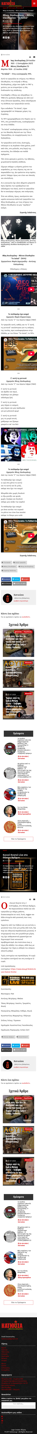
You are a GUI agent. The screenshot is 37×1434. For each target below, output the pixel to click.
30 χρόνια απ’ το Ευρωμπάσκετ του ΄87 (14, 1383)
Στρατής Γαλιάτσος (9, 570)
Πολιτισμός (5, 1352)
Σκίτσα (3, 1366)
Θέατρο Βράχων (8, 1037)
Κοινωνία (4, 1354)
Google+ (26, 579)
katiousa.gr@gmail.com (9, 1339)
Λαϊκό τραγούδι (20, 562)
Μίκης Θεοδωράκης (26, 566)
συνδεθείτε (26, 617)
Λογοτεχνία (5, 1356)
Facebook (6, 579)
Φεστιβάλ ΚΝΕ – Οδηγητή (10, 1389)
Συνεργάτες (5, 1370)
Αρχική (3, 1348)
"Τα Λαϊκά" (7, 562)
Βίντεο (3, 1364)
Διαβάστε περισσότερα (21, 601)
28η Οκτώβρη (6, 1387)
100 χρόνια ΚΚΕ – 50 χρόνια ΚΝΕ (12, 1379)
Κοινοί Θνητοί (23, 1037)
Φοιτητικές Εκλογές (8, 1385)
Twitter (16, 579)
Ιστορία (4, 1360)
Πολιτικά (4, 1350)
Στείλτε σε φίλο (20, 583)
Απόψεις (4, 1358)
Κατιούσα (6, 55)
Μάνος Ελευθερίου (9, 566)
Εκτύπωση (7, 583)
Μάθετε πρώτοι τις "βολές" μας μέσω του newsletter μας (16, 1400)
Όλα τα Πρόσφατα (18, 839)
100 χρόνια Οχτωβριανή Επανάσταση (14, 1381)
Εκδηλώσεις (5, 1368)
